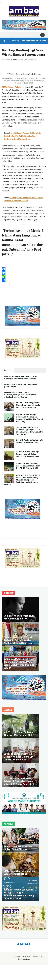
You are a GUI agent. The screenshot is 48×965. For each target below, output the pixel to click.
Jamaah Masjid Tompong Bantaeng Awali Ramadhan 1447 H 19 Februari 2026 (28, 465)
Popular (7, 370)
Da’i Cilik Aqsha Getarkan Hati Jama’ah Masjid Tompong (29, 441)
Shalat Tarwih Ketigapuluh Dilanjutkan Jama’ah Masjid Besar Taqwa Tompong (28, 405)
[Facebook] (24, 269)
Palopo (18, 87)
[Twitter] (24, 273)
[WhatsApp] (24, 276)
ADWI (25, 93)
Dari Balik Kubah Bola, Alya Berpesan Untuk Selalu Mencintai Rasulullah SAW (27, 454)
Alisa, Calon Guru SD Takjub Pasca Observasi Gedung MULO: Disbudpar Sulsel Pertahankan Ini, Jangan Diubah (22, 480)
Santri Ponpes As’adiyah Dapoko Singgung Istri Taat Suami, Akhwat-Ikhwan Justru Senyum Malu (29, 430)
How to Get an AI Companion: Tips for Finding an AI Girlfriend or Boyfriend (20, 377)
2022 (31, 93)
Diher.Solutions (24, 959)
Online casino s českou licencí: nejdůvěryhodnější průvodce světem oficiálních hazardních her (20, 394)
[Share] (24, 280)
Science (8, 709)
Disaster (9, 593)
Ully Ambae (14, 60)
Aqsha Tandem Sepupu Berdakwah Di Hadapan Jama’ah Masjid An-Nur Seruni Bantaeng (29, 418)
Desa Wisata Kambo (11, 108)
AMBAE (24, 944)
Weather (8, 823)
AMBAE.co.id (7, 87)
